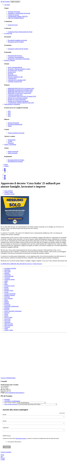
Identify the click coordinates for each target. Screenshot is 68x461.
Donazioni (11, 143)
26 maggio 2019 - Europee (15, 70)
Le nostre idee (8, 33)
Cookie (3, 459)
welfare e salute (8, 192)
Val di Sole (7, 320)
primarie (6, 301)
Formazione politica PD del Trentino (18, 49)
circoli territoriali (8, 276)
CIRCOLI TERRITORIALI (16, 18)
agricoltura (7, 270)
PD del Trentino (5, 1)
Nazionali (10, 73)
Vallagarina (7, 322)
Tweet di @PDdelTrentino (8, 378)
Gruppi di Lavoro (13, 25)
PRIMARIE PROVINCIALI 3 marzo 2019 (20, 91)
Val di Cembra (8, 317)
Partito (6, 300)
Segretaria (7, 399)
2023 (9, 111)
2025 (9, 114)
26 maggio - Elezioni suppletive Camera (19, 69)
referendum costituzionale (11, 306)
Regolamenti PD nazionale (15, 161)
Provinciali (7, 304)
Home (6, 164)
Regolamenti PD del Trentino (16, 160)
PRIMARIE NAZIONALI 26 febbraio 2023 (20, 90)
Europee (6, 289)
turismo (6, 316)
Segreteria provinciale (14, 11)
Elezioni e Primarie (9, 60)
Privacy (3, 458)
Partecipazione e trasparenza (12, 104)
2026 (9, 116)
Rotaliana (7, 308)
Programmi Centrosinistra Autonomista (18, 59)
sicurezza (6, 312)
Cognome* (33, 427)
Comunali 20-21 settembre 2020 (17, 80)
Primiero (6, 303)
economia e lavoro (9, 194)
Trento (6, 314)
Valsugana (7, 327)
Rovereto (6, 309)
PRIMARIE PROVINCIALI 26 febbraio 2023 (21, 88)
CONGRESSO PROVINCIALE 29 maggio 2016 (22, 96)
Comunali (7, 278)
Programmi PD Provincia (15, 55)
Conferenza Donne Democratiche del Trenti (20, 32)
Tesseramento (11, 140)
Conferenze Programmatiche (16, 57)
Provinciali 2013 (12, 75)
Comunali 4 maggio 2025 (15, 81)
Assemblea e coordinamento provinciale (19, 13)
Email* (33, 414)
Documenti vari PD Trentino (16, 42)
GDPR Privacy (7, 435)
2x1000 (10, 141)
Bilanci (10, 126)
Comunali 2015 (12, 78)
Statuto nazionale (12, 153)
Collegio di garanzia (13, 15)
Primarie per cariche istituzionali (17, 99)
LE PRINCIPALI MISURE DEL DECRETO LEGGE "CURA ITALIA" (21, 263)
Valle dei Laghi (8, 323)
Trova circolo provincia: (11, 404)
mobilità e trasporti (9, 295)
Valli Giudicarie (8, 325)
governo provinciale (9, 293)
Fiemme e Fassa (8, 290)
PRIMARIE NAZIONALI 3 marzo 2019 (19, 93)
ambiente (6, 273)
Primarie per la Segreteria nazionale (18, 98)
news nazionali (8, 191)
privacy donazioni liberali (15, 67)
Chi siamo (7, 4)
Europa (6, 287)
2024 (9, 113)
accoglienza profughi (10, 268)
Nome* (33, 421)
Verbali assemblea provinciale (16, 133)
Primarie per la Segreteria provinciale (18, 101)
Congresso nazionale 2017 (15, 94)
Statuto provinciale (13, 151)
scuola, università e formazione (13, 311)
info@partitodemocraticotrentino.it (14, 392)
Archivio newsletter (6, 452)
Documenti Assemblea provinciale (17, 40)
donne (6, 284)
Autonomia (7, 274)
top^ (2, 456)
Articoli (6, 166)
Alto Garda (7, 271)
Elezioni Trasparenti (13, 123)
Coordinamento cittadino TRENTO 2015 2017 (21, 102)
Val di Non (7, 319)
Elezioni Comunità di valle (15, 77)
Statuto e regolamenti (10, 144)
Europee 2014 (12, 72)
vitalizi (6, 328)
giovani (6, 292)
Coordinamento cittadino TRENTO (18, 16)
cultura (6, 281)
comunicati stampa (9, 279)
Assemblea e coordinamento (12, 401)
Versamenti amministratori (15, 124)
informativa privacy (21, 438)
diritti (5, 282)
